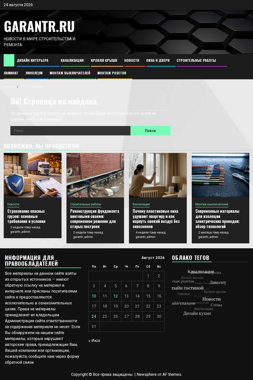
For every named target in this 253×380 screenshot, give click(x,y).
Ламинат (11, 72)
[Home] (9, 60)
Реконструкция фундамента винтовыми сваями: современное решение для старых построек (94, 218)
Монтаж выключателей (70, 72)
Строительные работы (196, 60)
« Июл (94, 340)
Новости (131, 60)
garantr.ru (39, 26)
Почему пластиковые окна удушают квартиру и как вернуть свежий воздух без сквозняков (156, 218)
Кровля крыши (104, 60)
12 (115, 296)
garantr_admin (20, 231)
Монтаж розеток (111, 72)
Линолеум (33, 72)
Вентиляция (141, 204)
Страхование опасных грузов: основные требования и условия (26, 216)
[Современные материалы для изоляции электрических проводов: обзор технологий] (221, 175)
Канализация (72, 60)
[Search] (246, 67)
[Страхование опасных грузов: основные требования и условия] (33, 175)
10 (94, 296)
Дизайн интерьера (32, 60)
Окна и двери (157, 60)
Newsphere (147, 374)
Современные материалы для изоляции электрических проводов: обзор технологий (217, 218)
